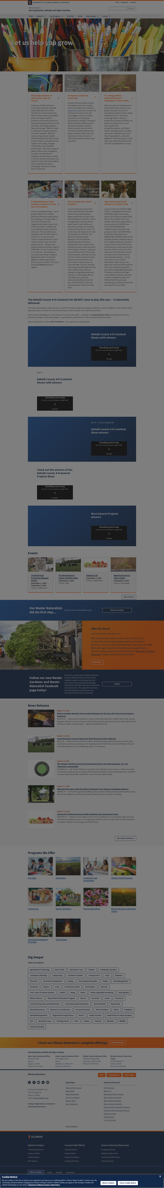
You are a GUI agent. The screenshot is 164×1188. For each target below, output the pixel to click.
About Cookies (108, 1183)
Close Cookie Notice (128, 1183)
